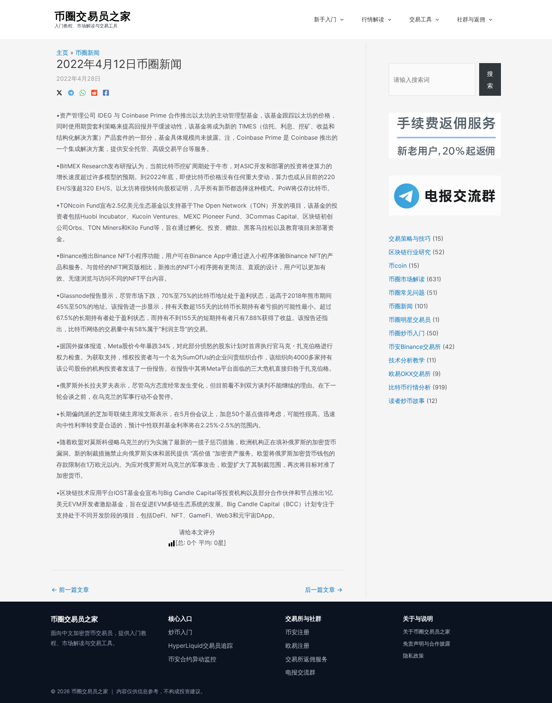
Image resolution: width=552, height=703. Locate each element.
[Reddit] (94, 92)
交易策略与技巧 (410, 238)
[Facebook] (106, 92)
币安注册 (297, 632)
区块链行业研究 (410, 252)
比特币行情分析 (410, 387)
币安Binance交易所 (415, 346)
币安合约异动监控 (192, 659)
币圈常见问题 (407, 292)
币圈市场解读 (407, 279)
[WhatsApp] (83, 92)
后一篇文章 (323, 589)
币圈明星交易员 (410, 319)
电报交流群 (300, 672)
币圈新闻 (87, 52)
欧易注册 (297, 645)
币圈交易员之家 (92, 16)
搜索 (490, 79)
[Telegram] (71, 92)
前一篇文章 (70, 589)
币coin (398, 265)
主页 (62, 52)
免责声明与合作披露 (426, 643)
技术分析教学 (407, 360)
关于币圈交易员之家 (426, 631)
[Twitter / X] (59, 92)
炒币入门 (180, 632)
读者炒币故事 (407, 400)
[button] (340, 20)
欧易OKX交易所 (410, 373)
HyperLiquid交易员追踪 (200, 645)
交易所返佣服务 (306, 659)
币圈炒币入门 (407, 333)
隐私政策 (413, 655)
